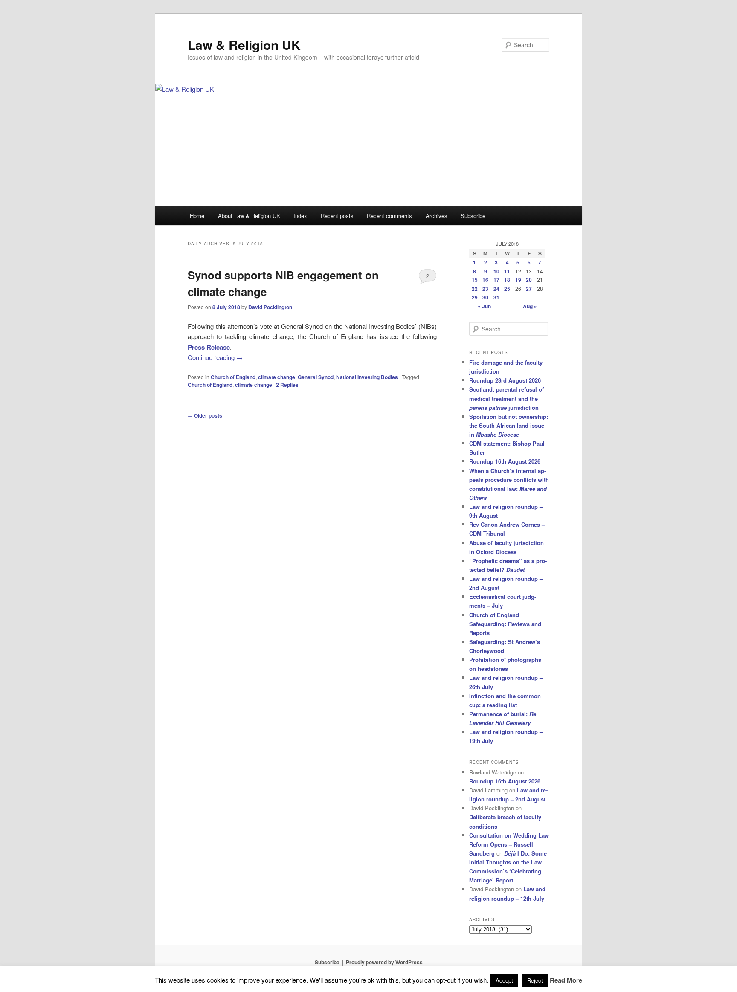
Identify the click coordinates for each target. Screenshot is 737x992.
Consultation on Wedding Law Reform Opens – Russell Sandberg (509, 844)
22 (475, 289)
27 (529, 289)
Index (300, 216)
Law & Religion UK (244, 44)
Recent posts (337, 216)
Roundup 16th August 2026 (504, 461)
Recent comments (389, 216)
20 (529, 280)
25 (507, 289)
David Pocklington (270, 307)
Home (197, 216)
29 (475, 297)
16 (485, 280)
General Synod (316, 377)
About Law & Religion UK (249, 216)
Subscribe (473, 216)
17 (496, 280)
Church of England (233, 377)
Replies (287, 385)
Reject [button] (535, 980)
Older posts (205, 415)
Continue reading (215, 357)
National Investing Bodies (367, 377)
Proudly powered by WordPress (384, 962)
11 (507, 271)
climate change (276, 377)
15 (475, 280)
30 (485, 297)
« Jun (484, 306)
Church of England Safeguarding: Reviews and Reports (505, 624)
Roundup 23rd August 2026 (505, 380)
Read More (566, 980)
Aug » (530, 306)
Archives (436, 216)
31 (496, 297)
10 (496, 271)
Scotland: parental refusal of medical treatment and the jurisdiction (506, 398)
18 (507, 280)
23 (485, 289)
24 (496, 289)
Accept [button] (504, 980)
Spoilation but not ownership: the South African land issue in (508, 425)
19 (518, 280)
